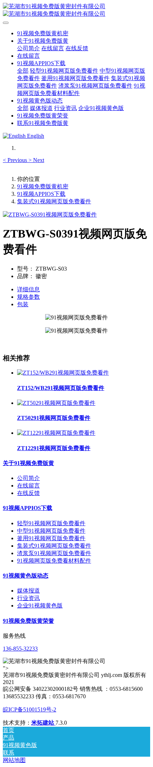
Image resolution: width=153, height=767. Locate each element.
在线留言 (28, 485)
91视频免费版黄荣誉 (28, 621)
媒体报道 (28, 591)
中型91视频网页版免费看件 (51, 531)
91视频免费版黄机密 (42, 33)
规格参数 (28, 297)
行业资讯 (28, 598)
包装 (22, 304)
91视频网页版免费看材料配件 (54, 561)
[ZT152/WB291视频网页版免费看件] (63, 373)
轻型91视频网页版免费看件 (51, 523)
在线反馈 (28, 493)
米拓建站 (43, 723)
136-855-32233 (20, 649)
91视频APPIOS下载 (41, 194)
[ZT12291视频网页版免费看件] (56, 433)
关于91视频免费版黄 (28, 463)
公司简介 (28, 478)
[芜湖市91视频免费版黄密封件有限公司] (76, 10)
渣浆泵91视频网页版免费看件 (54, 553)
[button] (15, 160)
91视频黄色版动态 (25, 576)
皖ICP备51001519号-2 (29, 709)
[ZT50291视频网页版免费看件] (56, 403)
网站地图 (14, 760)
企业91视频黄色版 (40, 605)
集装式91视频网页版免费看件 (54, 201)
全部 (22, 71)
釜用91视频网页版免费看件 (51, 538)
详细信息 (28, 289)
